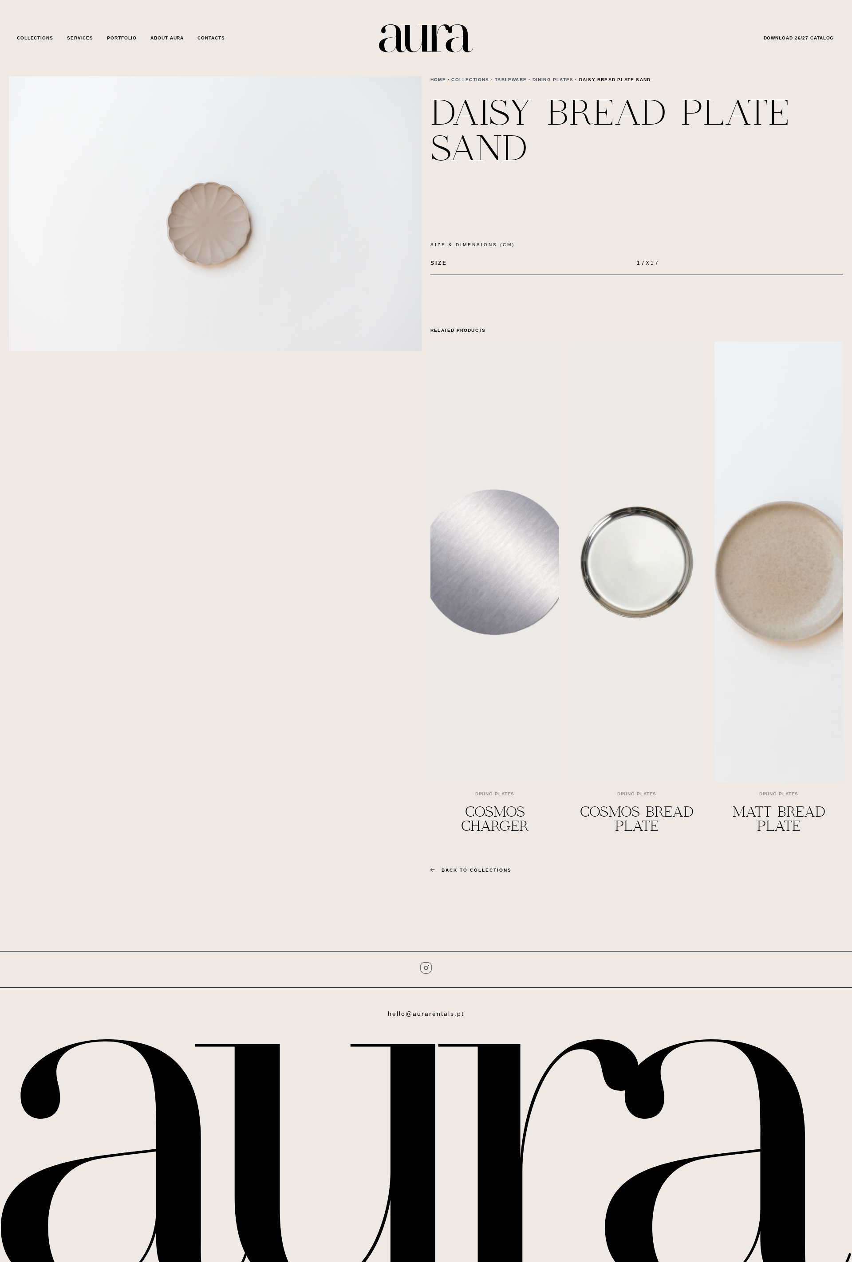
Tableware (511, 79)
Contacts (211, 37)
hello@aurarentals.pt (426, 1013)
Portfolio (122, 37)
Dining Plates (553, 79)
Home (438, 79)
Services (80, 37)
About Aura (167, 37)
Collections (35, 37)
